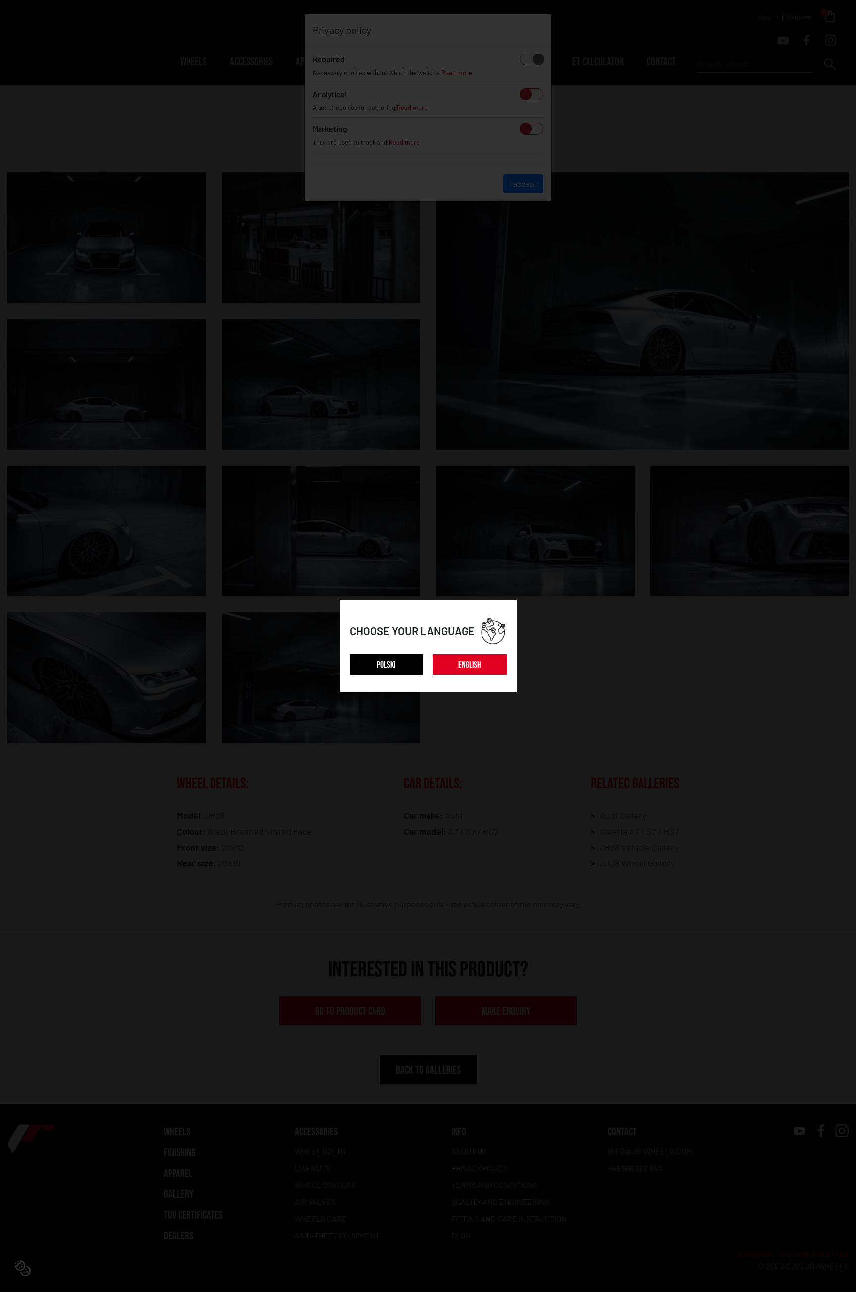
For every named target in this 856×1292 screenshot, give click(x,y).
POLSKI (386, 665)
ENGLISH (469, 665)
